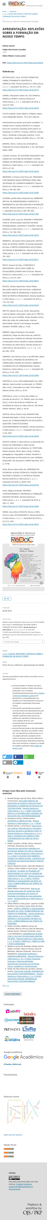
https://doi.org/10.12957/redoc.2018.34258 (21, 436)
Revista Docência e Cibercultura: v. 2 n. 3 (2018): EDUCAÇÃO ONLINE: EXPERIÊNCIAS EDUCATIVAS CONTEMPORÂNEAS (25, 977)
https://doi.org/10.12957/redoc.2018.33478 (21, 305)
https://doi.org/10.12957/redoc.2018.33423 (21, 524)
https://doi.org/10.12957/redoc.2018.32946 (21, 375)
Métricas (16, 1064)
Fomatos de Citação (11, 642)
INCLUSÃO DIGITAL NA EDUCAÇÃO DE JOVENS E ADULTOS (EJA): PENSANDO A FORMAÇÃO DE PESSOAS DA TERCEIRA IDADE (25, 804)
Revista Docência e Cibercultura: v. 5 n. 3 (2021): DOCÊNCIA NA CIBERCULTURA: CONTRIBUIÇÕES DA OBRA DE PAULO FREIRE (25, 837)
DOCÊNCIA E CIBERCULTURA (20, 821)
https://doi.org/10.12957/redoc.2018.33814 (21, 281)
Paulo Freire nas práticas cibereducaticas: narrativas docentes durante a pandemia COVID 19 (25, 828)
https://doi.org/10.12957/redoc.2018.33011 (21, 259)
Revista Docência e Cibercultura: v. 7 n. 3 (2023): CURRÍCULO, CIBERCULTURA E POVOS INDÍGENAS (26, 941)
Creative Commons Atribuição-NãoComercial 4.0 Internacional (21, 1186)
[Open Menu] (4, 4)
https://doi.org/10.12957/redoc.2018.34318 (21, 108)
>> (8, 985)
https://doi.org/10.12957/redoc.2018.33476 (21, 235)
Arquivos (13, 11)
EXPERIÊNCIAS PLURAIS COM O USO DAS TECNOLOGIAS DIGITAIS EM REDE (25, 936)
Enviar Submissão (13, 994)
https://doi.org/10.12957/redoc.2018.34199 (21, 485)
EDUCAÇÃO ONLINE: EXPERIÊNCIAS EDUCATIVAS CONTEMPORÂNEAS (26, 972)
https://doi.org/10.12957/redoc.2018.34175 (21, 90)
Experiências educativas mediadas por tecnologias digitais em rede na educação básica (25, 851)
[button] (8, 757)
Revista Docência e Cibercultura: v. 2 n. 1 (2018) (24, 822)
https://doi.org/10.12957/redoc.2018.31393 (21, 214)
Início (5, 11)
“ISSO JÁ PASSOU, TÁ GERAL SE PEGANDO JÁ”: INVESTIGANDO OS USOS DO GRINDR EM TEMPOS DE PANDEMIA (25, 872)
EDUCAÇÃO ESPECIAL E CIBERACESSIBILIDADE (22, 955)
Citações (8, 1064)
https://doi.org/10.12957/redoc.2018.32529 (21, 171)
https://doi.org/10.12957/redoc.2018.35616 (25, 63)
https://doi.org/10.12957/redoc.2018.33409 (21, 506)
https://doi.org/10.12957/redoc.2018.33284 (21, 192)
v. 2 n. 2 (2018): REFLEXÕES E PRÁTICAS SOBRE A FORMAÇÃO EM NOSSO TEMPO (20, 15)
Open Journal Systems (13, 1135)
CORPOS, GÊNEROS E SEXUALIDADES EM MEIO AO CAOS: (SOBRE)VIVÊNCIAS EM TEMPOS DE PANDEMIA (26, 911)
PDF (7, 599)
